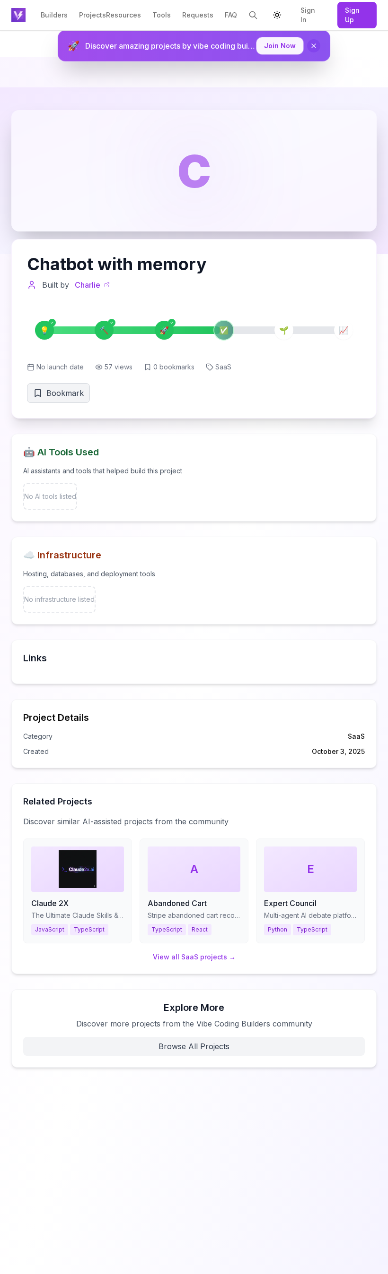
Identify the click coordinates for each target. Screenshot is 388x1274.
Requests (197, 15)
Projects (92, 15)
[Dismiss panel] (313, 45)
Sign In (307, 15)
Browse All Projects (194, 1046)
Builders (54, 15)
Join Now (280, 46)
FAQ (231, 15)
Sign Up (352, 15)
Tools (161, 15)
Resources (123, 15)
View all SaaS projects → (194, 957)
